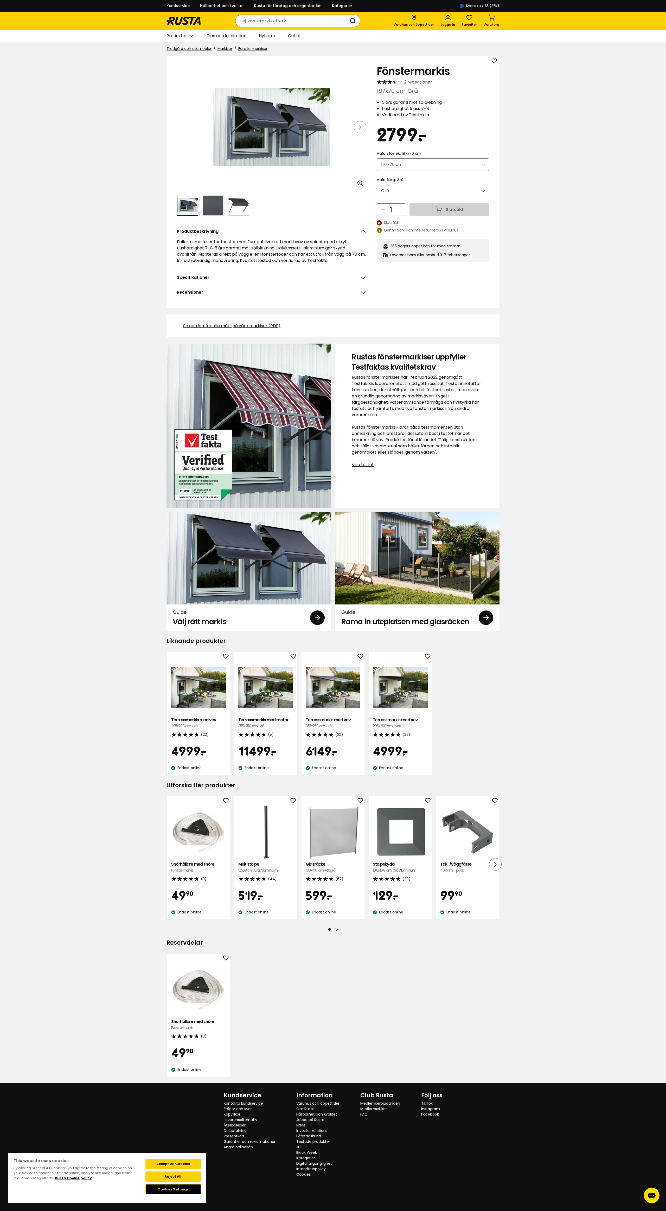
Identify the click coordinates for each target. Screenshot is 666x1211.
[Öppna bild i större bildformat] (360, 183)
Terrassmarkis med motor (263, 722)
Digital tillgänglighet (314, 1163)
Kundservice (178, 5)
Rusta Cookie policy (73, 1178)
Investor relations (312, 1130)
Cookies (303, 1174)
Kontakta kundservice (243, 1103)
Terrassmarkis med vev (193, 722)
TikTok (427, 1103)
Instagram (430, 1108)
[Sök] (354, 21)
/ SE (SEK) (482, 5)
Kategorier (342, 5)
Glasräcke (320, 867)
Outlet (294, 36)
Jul (298, 1147)
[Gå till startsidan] (184, 21)
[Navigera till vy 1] (187, 205)
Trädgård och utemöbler (189, 48)
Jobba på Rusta (310, 1119)
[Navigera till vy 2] (213, 205)
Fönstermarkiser (252, 48)
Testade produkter (313, 1141)
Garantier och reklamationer (250, 1141)
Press (301, 1125)
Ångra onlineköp (238, 1147)
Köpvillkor (232, 1114)
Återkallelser (235, 1125)
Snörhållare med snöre (192, 867)
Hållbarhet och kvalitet (222, 5)
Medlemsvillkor (373, 1108)
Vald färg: (390, 179)
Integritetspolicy (311, 1168)
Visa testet (363, 465)
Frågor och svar (238, 1108)
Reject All (173, 1176)
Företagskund (308, 1136)
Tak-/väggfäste (455, 867)
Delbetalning (235, 1130)
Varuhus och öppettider (318, 1103)
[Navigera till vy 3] (238, 205)
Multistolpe (258, 867)
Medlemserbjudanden (380, 1103)
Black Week (306, 1152)
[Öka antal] (399, 210)
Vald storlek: (399, 153)
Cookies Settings (173, 1189)
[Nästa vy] (360, 127)
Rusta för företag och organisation (288, 5)
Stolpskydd (394, 867)
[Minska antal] (383, 210)
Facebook (430, 1114)
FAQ (364, 1114)
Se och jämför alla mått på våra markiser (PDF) (231, 326)
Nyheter (267, 36)
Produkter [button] (176, 36)
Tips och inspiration (226, 36)
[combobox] (293, 21)
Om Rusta (305, 1108)
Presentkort (234, 1136)
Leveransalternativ (240, 1119)
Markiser (224, 48)
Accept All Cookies (173, 1163)
